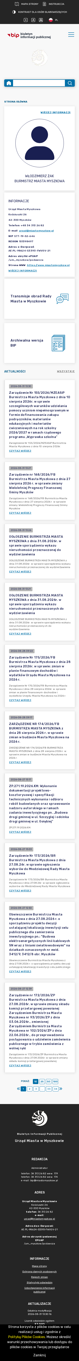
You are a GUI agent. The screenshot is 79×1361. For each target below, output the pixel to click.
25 (42, 1081)
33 (49, 1088)
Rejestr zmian (39, 1277)
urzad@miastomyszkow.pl (36, 230)
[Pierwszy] (18, 1088)
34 (55, 1088)
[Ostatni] (60, 1088)
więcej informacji (56, 112)
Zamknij (39, 1355)
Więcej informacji (22, 270)
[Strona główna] (9, 83)
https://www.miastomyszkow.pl (48, 265)
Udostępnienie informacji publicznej (39, 1289)
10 (35, 1081)
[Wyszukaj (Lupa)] (69, 83)
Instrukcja (56, 4)
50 (48, 1081)
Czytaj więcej (20, 450)
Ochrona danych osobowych (39, 1271)
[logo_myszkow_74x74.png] (39, 58)
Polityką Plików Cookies (26, 1337)
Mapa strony (29, 4)
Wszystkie (66, 371)
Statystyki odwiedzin (39, 1282)
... (42, 1088)
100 (55, 1081)
